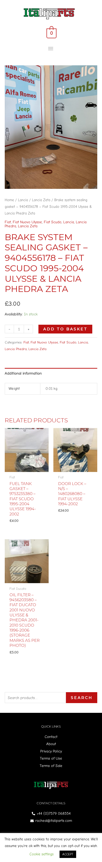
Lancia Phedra (16, 349)
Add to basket (65, 329)
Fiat (8, 222)
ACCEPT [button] (67, 854)
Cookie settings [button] (41, 854)
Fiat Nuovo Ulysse (27, 222)
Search (82, 697)
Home (9, 200)
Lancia (23, 200)
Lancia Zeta (41, 200)
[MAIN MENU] (51, 49)
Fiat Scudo (52, 222)
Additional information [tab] (23, 373)
